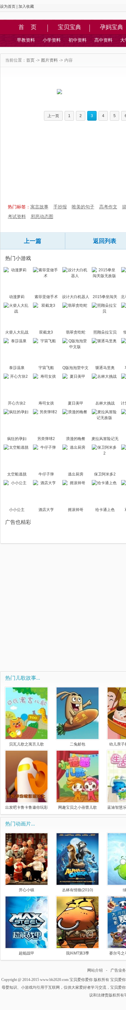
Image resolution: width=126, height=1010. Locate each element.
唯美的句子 (83, 206)
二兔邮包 (77, 744)
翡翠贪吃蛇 (75, 332)
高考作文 (108, 206)
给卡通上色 (105, 509)
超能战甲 (26, 953)
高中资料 (103, 40)
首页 (30, 60)
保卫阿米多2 (105, 474)
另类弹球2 (46, 438)
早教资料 (26, 40)
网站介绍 (95, 970)
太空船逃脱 (16, 474)
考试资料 (17, 216)
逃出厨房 (75, 474)
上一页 (53, 116)
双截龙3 (46, 332)
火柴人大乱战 (16, 332)
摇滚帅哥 (75, 509)
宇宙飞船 (46, 367)
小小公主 (17, 509)
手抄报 (60, 206)
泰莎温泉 (17, 367)
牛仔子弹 (46, 474)
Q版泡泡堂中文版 (75, 368)
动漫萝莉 (17, 297)
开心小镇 (26, 890)
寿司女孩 (46, 403)
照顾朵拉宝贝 (105, 332)
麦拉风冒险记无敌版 (105, 439)
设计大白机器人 (75, 297)
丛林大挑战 (105, 403)
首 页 (27, 27)
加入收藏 (26, 6)
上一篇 (32, 241)
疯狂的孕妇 (16, 438)
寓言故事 (39, 206)
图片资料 (49, 60)
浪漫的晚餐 (75, 438)
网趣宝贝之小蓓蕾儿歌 (77, 807)
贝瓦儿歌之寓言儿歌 (26, 744)
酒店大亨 (46, 509)
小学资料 (52, 40)
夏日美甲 (75, 403)
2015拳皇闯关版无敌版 (105, 297)
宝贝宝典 (69, 27)
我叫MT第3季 (77, 953)
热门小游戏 (18, 258)
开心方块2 (17, 403)
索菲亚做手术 (46, 297)
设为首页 (8, 6)
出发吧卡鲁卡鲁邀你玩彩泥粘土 (26, 807)
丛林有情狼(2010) (77, 890)
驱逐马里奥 (105, 367)
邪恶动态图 (42, 216)
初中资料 (77, 40)
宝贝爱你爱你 (81, 979)
